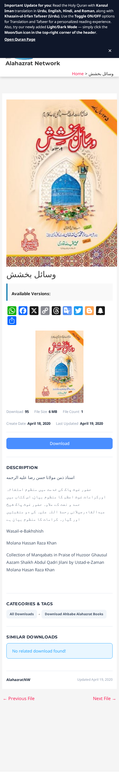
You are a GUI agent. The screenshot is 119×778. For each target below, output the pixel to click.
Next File (104, 698)
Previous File (19, 698)
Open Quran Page (19, 39)
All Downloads (22, 614)
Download (59, 443)
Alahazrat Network (33, 63)
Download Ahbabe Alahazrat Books (74, 614)
